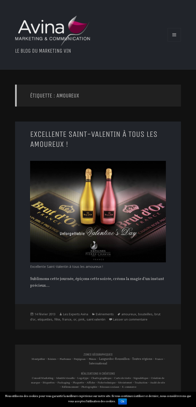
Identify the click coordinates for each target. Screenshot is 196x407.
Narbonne (65, 359)
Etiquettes (49, 383)
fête (57, 319)
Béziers (52, 359)
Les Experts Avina (75, 314)
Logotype (82, 378)
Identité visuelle (65, 378)
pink (81, 319)
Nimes (92, 359)
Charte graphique (101, 378)
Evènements (105, 314)
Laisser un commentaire (130, 319)
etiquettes (45, 319)
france (66, 319)
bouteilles (145, 314)
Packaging (63, 383)
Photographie (89, 387)
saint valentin (96, 319)
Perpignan (80, 359)
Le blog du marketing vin (43, 51)
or (74, 319)
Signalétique (140, 378)
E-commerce (129, 387)
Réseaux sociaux (109, 387)
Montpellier (38, 359)
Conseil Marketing (43, 378)
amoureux (128, 314)
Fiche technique (106, 383)
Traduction (141, 383)
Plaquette (78, 383)
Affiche (91, 383)
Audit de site (157, 383)
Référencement (70, 387)
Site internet (125, 383)
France (159, 359)
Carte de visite (122, 378)
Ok (122, 401)
